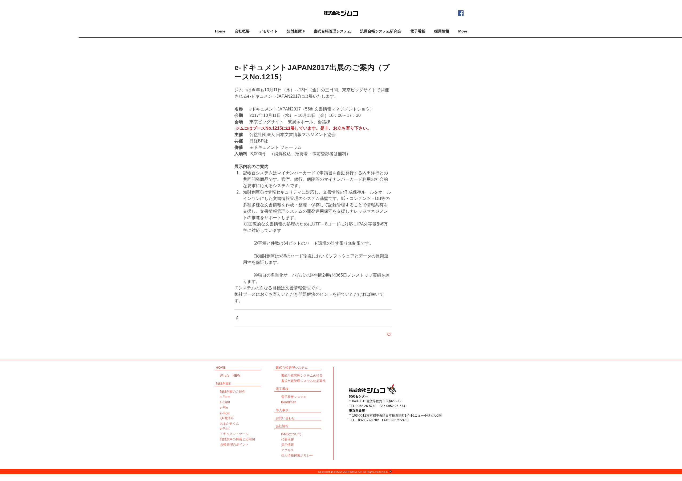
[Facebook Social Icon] (461, 13)
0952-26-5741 (396, 406)
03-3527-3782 (368, 420)
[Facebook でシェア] (236, 318)
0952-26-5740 (366, 406)
